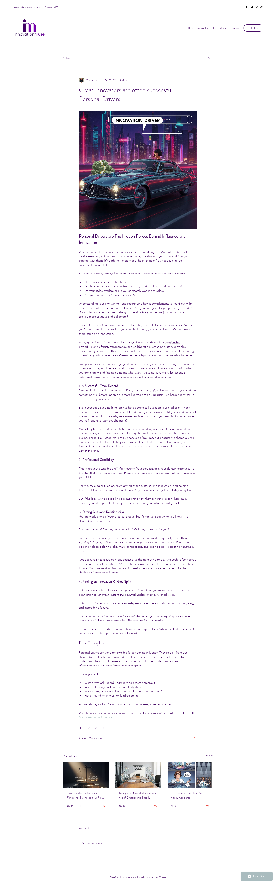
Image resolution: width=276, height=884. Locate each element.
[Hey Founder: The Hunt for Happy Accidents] (190, 775)
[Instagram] (256, 7)
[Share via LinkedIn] (96, 727)
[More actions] (195, 80)
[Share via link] (103, 727)
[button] (209, 58)
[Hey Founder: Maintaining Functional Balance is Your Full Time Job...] (86, 775)
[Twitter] (252, 7)
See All (209, 755)
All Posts (67, 58)
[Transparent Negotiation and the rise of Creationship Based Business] (138, 775)
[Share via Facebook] (80, 727)
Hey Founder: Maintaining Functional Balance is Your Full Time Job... (84, 795)
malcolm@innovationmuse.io (27, 7)
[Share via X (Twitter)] (88, 727)
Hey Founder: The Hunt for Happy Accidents (186, 795)
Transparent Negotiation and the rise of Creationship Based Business (137, 795)
